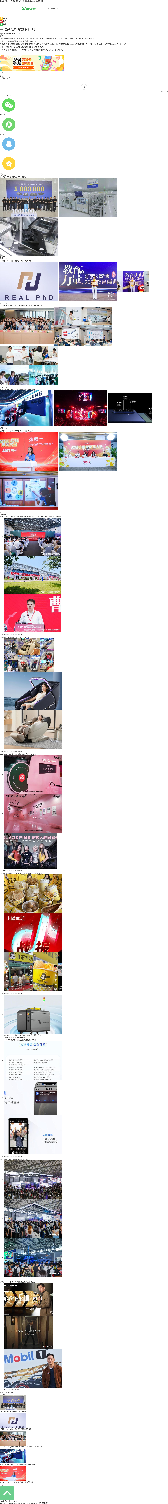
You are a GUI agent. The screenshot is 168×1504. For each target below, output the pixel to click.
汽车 (38, 1)
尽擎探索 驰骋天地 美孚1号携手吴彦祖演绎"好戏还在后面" (17, 1282)
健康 (32, 1)
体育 (10, 1)
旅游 (17, 1)
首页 (1, 1)
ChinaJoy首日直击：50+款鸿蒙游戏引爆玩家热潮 (15, 1159)
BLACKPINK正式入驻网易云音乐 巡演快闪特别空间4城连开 (18, 754)
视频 (26, 1)
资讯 (4, 1)
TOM (1, 634)
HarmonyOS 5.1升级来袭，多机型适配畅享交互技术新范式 (18, 1040)
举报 (1, 76)
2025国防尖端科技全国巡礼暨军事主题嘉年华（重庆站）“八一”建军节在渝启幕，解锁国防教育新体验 (30, 516)
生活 (20, 1)
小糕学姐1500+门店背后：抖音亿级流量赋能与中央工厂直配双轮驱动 (21, 873)
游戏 (13, 1)
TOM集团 (3, 1501)
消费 (35, 1)
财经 (29, 1)
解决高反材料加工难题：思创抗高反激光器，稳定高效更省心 (22, 1035)
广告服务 (9, 1501)
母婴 (23, 1)
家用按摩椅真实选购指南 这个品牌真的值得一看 (14, 637)
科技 (41, 1)
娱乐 (7, 1)
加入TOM (15, 1501)
